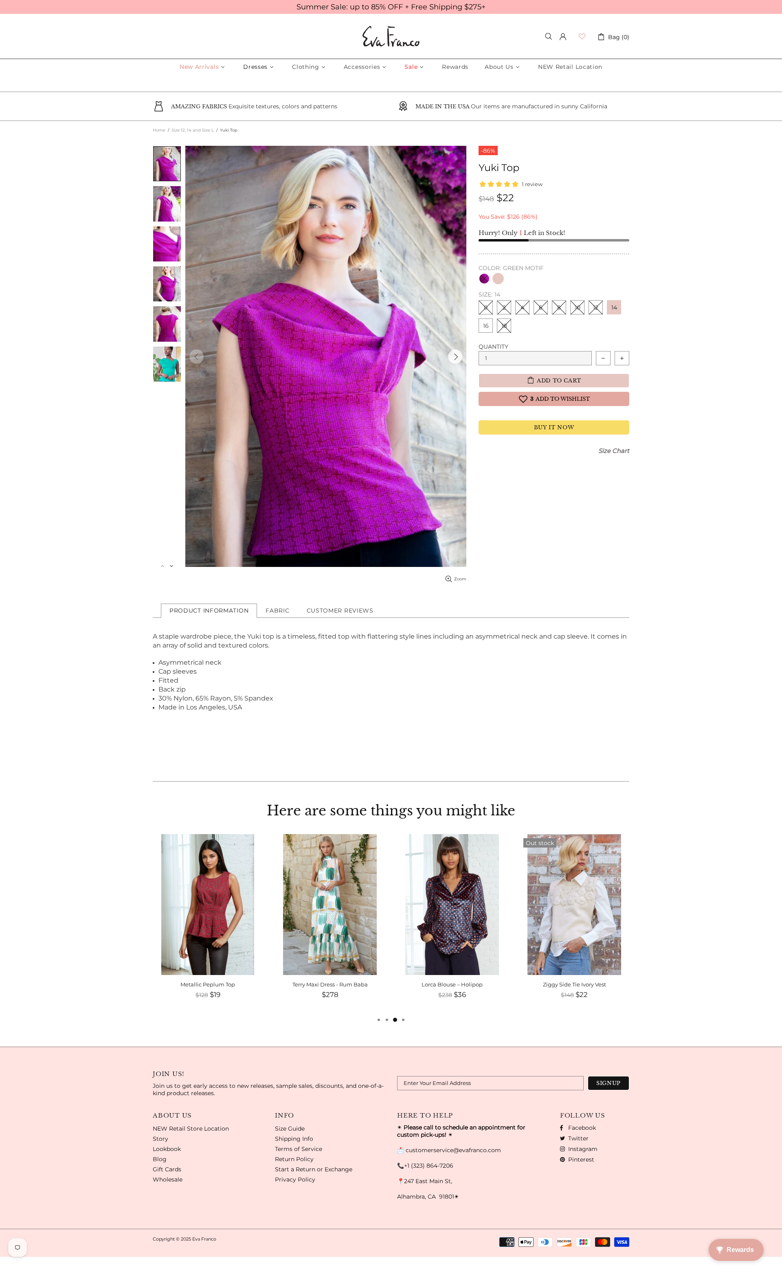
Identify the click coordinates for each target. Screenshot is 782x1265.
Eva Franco (391, 36)
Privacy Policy (295, 1179)
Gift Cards (167, 1169)
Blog (160, 1159)
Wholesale (167, 1179)
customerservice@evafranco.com (453, 1150)
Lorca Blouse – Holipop (329, 984)
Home (159, 130)
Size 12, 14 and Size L (192, 130)
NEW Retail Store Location (191, 1128)
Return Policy (294, 1159)
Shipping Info (294, 1138)
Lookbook (167, 1149)
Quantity (493, 346)
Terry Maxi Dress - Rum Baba (208, 984)
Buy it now (554, 427)
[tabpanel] (574, 924)
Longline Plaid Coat (574, 984)
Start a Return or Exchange (313, 1169)
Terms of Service (298, 1149)
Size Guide (290, 1128)
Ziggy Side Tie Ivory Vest (452, 984)
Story (160, 1138)
